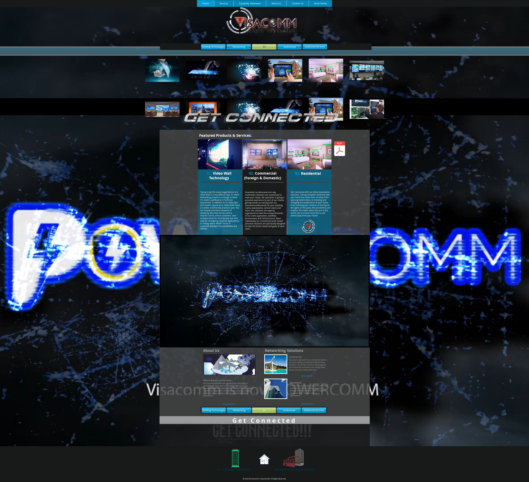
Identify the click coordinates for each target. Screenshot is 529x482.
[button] (365, 343)
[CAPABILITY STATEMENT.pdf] (339, 149)
